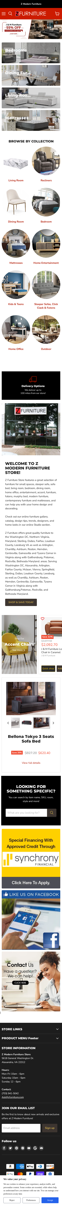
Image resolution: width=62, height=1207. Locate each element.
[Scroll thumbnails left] (8, 723)
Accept (50, 1200)
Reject (11, 1200)
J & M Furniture (48, 655)
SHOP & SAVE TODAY (21, 602)
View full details (31, 762)
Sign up (50, 1128)
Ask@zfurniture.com (13, 1097)
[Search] (51, 813)
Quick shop (48, 668)
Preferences (31, 1200)
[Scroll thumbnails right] (52, 723)
